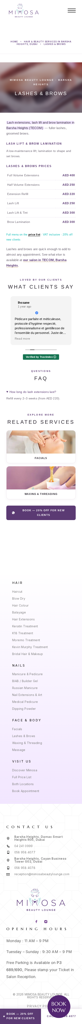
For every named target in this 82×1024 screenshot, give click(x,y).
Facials (17, 729)
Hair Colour (20, 605)
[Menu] (71, 10)
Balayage (19, 612)
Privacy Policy (41, 1006)
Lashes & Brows (23, 736)
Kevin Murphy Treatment (30, 647)
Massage (18, 750)
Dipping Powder (24, 708)
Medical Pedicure (25, 702)
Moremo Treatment (26, 640)
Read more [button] (22, 338)
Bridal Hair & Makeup (27, 654)
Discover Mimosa (24, 770)
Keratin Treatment (25, 626)
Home (14, 41)
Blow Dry (18, 598)
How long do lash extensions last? (32, 392)
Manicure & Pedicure (27, 674)
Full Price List (21, 777)
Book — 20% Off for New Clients (43, 513)
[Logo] (23, 10)
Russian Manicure (25, 688)
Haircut (17, 591)
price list (34, 234)
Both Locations (23, 784)
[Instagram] (45, 922)
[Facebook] (36, 922)
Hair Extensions (23, 619)
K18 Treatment (22, 633)
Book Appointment (25, 791)
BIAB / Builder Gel (25, 681)
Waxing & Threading (27, 743)
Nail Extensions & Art (27, 695)
